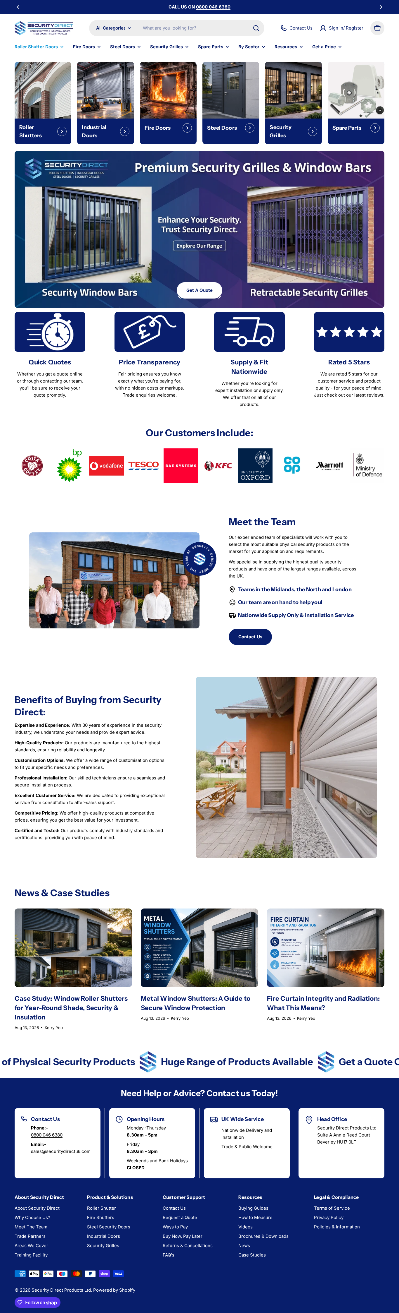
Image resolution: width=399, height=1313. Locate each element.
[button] (18, 7)
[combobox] (176, 28)
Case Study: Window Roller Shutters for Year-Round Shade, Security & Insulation (71, 1008)
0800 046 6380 (47, 1135)
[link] (32, 465)
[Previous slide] (179, 296)
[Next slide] (219, 296)
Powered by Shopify (114, 1290)
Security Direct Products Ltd (61, 1290)
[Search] (256, 28)
